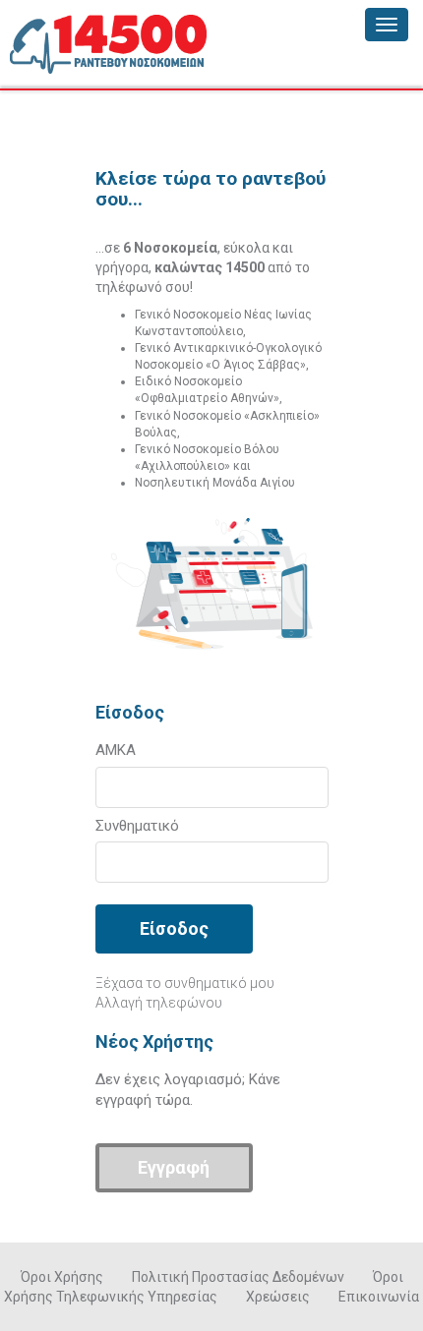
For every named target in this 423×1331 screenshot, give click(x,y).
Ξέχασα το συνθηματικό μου (184, 983)
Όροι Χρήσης (62, 1277)
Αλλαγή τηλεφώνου (158, 1003)
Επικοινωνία (378, 1296)
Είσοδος (174, 928)
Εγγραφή (174, 1167)
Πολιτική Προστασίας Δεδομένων (238, 1277)
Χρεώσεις (278, 1296)
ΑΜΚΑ (115, 750)
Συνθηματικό (137, 826)
